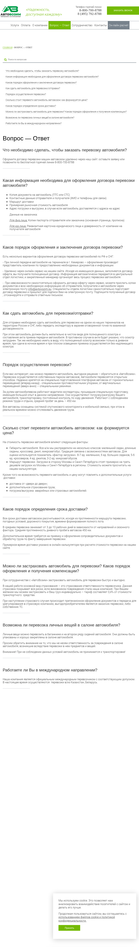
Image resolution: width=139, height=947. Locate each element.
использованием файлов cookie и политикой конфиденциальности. (86, 918)
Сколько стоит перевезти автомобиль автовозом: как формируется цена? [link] (46, 100)
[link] (123, 10)
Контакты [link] (100, 25)
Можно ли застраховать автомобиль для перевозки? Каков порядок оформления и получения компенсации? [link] (66, 111)
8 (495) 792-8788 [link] (90, 14)
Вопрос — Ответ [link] (59, 25)
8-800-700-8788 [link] (90, 10)
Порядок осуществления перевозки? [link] (26, 94)
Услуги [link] (15, 25)
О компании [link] (39, 25)
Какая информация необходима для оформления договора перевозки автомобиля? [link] (52, 76)
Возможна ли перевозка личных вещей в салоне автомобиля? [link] (40, 117)
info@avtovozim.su (39, 289)
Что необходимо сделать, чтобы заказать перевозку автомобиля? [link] (42, 70)
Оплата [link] (25, 25)
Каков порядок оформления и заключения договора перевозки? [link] (41, 82)
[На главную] (10, 11)
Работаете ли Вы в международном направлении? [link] (34, 123)
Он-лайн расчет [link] (118, 25)
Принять (69, 928)
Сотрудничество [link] (82, 25)
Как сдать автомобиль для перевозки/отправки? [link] (33, 88)
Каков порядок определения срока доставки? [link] (31, 105)
